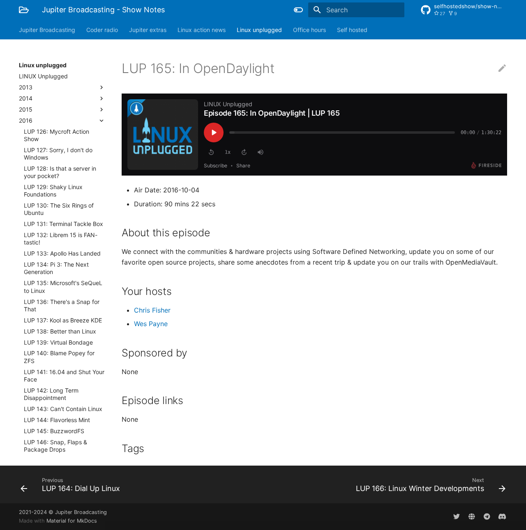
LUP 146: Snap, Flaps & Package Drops (55, 446)
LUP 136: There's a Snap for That (61, 305)
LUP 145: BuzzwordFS (54, 430)
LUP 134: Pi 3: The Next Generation (56, 268)
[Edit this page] (502, 68)
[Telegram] (487, 516)
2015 (25, 109)
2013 (25, 87)
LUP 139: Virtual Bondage (58, 342)
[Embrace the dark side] (298, 10)
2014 (25, 98)
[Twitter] (456, 516)
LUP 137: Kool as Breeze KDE (63, 320)
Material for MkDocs (71, 521)
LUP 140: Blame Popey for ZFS (59, 357)
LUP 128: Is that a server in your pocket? (60, 172)
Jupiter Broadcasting (47, 29)
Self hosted (352, 29)
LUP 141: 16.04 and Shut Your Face (64, 375)
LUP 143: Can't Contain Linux (63, 408)
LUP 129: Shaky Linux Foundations (53, 190)
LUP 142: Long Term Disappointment (51, 394)
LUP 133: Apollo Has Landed (62, 253)
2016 (25, 120)
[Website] (471, 516)
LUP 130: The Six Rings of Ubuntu (59, 209)
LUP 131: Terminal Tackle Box (63, 223)
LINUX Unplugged (43, 76)
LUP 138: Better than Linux (60, 331)
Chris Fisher (152, 310)
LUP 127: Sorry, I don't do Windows (58, 153)
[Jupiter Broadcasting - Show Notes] (24, 10)
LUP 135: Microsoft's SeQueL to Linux (63, 286)
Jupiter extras (147, 29)
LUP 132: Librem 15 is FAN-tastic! (60, 238)
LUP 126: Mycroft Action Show (56, 135)
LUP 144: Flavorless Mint (57, 419)
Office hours (309, 29)
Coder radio (102, 29)
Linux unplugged (259, 29)
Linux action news (202, 29)
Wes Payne (151, 324)
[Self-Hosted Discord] (502, 516)
